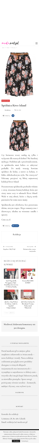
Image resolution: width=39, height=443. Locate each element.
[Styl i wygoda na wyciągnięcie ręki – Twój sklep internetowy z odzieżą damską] (11, 274)
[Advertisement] (19, 20)
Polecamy (5, 101)
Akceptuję (16, 441)
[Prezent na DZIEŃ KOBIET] (28, 274)
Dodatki (11, 291)
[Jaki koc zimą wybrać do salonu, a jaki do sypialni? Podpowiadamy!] (11, 295)
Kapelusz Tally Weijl (9, 249)
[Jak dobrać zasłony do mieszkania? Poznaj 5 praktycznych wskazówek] (28, 295)
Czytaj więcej (24, 441)
